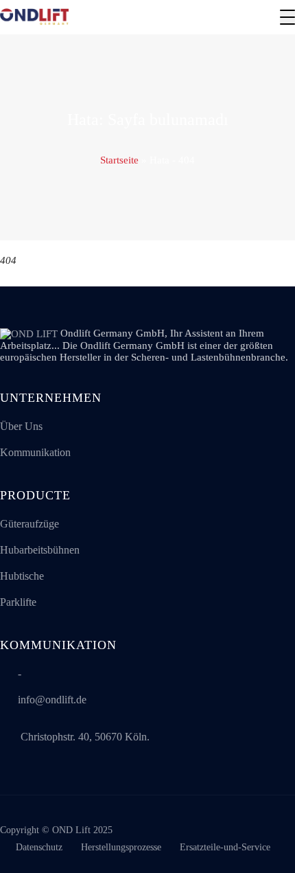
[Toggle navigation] (287, 17)
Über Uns (21, 426)
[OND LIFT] (34, 17)
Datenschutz (39, 847)
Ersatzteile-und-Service (225, 847)
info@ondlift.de (52, 699)
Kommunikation (35, 452)
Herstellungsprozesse (121, 847)
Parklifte (18, 602)
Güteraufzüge (29, 524)
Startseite (119, 160)
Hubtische (22, 576)
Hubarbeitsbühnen (40, 550)
